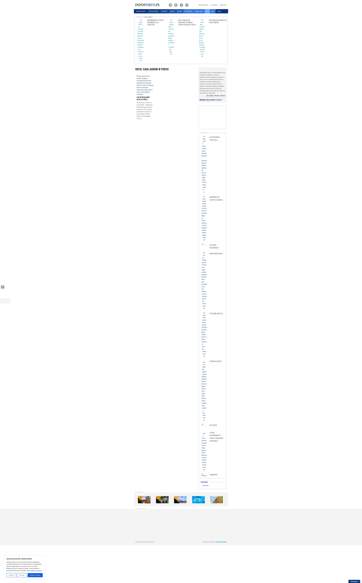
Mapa (212, 11)
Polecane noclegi (216, 313)
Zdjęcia (219, 11)
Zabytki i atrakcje (153, 11)
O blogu (214, 5)
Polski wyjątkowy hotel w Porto (143, 98)
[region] (24, 567)
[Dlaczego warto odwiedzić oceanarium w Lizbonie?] (198, 499)
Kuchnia (179, 11)
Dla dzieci (213, 425)
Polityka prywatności (36, 570)
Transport (164, 11)
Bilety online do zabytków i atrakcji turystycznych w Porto (187, 22)
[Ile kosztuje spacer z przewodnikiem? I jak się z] (142, 520)
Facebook (204, 482)
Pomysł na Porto (141, 11)
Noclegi (172, 11)
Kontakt (223, 5)
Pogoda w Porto (216, 361)
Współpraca (203, 5)
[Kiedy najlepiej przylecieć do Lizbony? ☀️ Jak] (173, 520)
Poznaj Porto (188, 11)
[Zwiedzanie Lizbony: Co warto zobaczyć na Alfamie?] (144, 499)
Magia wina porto (216, 253)
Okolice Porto (199, 11)
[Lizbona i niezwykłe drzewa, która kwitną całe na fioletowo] (180, 499)
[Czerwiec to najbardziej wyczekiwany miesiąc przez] (219, 520)
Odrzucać (21, 575)
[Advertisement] (212, 117)
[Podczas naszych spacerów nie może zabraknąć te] (204, 520)
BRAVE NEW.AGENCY (221, 542)
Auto (207, 11)
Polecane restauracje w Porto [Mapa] (218, 21)
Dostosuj (11, 575)
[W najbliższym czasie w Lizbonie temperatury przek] (188, 520)
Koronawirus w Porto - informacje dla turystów (156, 22)
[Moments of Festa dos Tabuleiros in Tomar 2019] (216, 499)
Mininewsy (144, 17)
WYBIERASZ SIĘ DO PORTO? (211, 100)
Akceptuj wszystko (35, 575)
